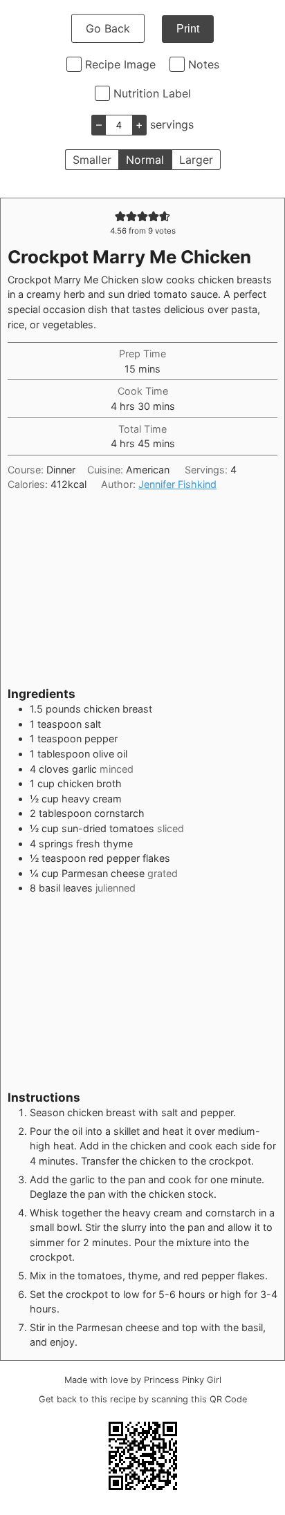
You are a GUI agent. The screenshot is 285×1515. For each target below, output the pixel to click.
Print (187, 29)
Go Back (108, 28)
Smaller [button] (92, 160)
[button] (120, 216)
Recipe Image (120, 64)
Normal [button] (145, 160)
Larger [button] (196, 160)
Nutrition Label (152, 93)
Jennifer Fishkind (177, 484)
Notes (203, 64)
